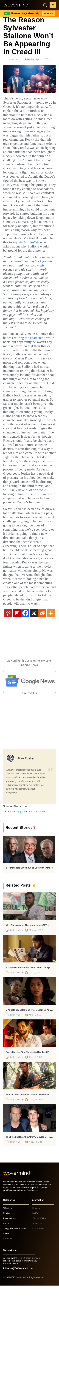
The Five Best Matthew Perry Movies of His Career (32, 1227)
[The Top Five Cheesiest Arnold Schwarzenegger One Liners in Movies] (29, 1166)
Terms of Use (39, 1312)
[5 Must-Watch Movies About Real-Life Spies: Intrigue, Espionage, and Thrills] (29, 1039)
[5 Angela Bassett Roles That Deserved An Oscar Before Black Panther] (29, 1081)
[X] (34, 704)
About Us (37, 1317)
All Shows (8, 1332)
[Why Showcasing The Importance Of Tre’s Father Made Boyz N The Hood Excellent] (29, 997)
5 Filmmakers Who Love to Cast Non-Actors (29, 958)
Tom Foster (12, 59)
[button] (53, 5)
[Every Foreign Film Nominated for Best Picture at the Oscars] (29, 1124)
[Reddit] (42, 704)
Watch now (48, 13)
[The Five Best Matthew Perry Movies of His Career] (29, 1208)
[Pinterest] (8, 704)
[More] (51, 704)
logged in (21, 902)
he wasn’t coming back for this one (27, 292)
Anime (6, 1317)
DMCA (35, 1307)
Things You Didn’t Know (15, 1322)
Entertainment (10, 1312)
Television (8, 1301)
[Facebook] (25, 704)
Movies (6, 1306)
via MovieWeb (21, 271)
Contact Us (38, 1322)
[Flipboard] (17, 704)
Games (6, 1327)
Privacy (36, 1302)
